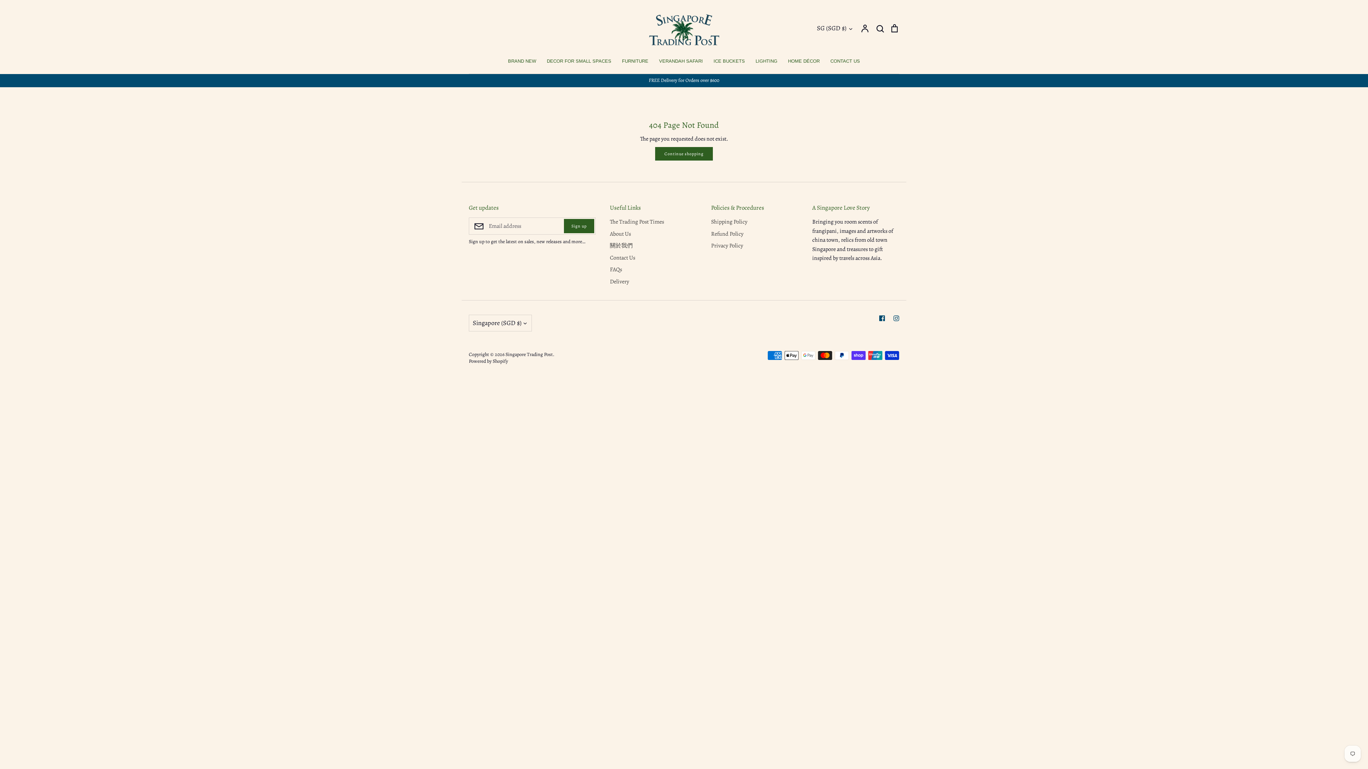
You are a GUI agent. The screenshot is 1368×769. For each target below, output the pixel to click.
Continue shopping (684, 154)
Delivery (619, 282)
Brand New (522, 61)
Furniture (635, 61)
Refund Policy (727, 234)
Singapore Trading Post (529, 354)
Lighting (766, 61)
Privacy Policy (727, 246)
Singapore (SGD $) (497, 323)
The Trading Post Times (637, 222)
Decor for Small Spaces (579, 61)
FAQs (616, 269)
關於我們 (621, 246)
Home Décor (804, 61)
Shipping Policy (729, 222)
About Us (620, 234)
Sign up (579, 226)
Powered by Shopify (488, 361)
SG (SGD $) (831, 28)
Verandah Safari (681, 61)
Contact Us (845, 61)
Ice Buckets (729, 61)
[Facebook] (882, 318)
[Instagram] (896, 318)
